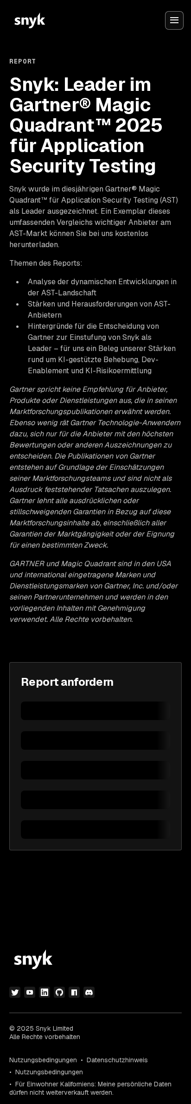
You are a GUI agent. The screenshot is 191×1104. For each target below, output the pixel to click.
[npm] (74, 992)
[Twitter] (14, 992)
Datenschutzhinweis (117, 1060)
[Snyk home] (29, 20)
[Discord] (89, 992)
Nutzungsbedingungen (43, 1060)
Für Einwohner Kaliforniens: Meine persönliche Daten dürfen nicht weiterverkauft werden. (90, 1088)
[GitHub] (59, 992)
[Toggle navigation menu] (174, 20)
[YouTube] (29, 992)
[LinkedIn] (44, 992)
